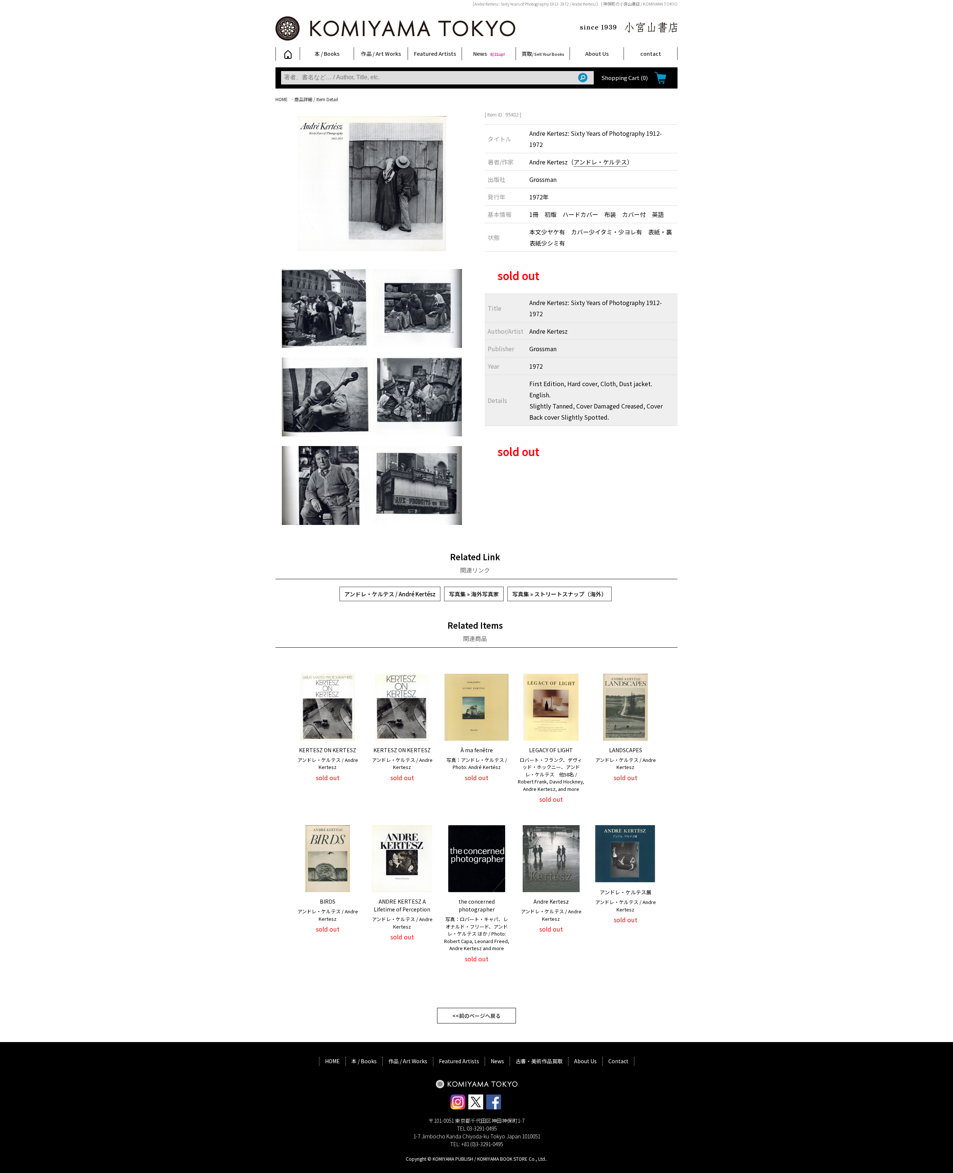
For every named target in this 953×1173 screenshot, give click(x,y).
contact (650, 53)
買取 (543, 53)
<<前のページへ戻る (476, 1015)
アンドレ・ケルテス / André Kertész (390, 594)
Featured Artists (435, 53)
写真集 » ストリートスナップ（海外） (559, 594)
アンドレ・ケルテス (600, 161)
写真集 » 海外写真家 (474, 594)
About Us (597, 53)
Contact (618, 1061)
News (489, 53)
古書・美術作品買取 (539, 1061)
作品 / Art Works (381, 53)
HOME (281, 99)
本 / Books (327, 53)
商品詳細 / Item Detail (316, 99)
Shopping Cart (624, 77)
